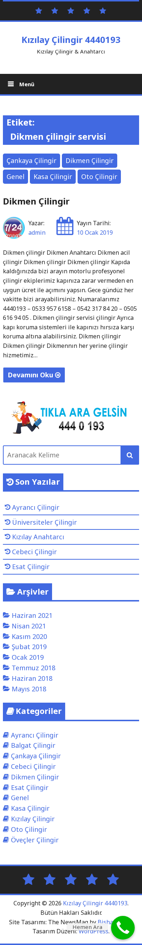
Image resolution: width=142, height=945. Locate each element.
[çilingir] (103, 10)
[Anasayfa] (39, 10)
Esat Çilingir (31, 566)
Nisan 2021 (29, 626)
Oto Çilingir (99, 176)
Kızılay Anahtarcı (38, 536)
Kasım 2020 (29, 636)
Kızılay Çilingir (33, 818)
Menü (26, 84)
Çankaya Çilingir (31, 160)
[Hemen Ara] (123, 928)
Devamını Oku (31, 374)
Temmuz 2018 (33, 667)
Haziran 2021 (32, 615)
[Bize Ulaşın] (55, 10)
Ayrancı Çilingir (35, 507)
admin (37, 233)
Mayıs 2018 (29, 688)
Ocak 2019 (28, 657)
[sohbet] (71, 10)
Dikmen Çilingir (90, 160)
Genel (15, 176)
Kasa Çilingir (52, 176)
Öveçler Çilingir (35, 839)
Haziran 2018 (32, 678)
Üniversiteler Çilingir (44, 522)
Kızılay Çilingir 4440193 (71, 39)
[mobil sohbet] (87, 10)
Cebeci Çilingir (34, 551)
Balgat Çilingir (33, 745)
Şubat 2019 (29, 646)
